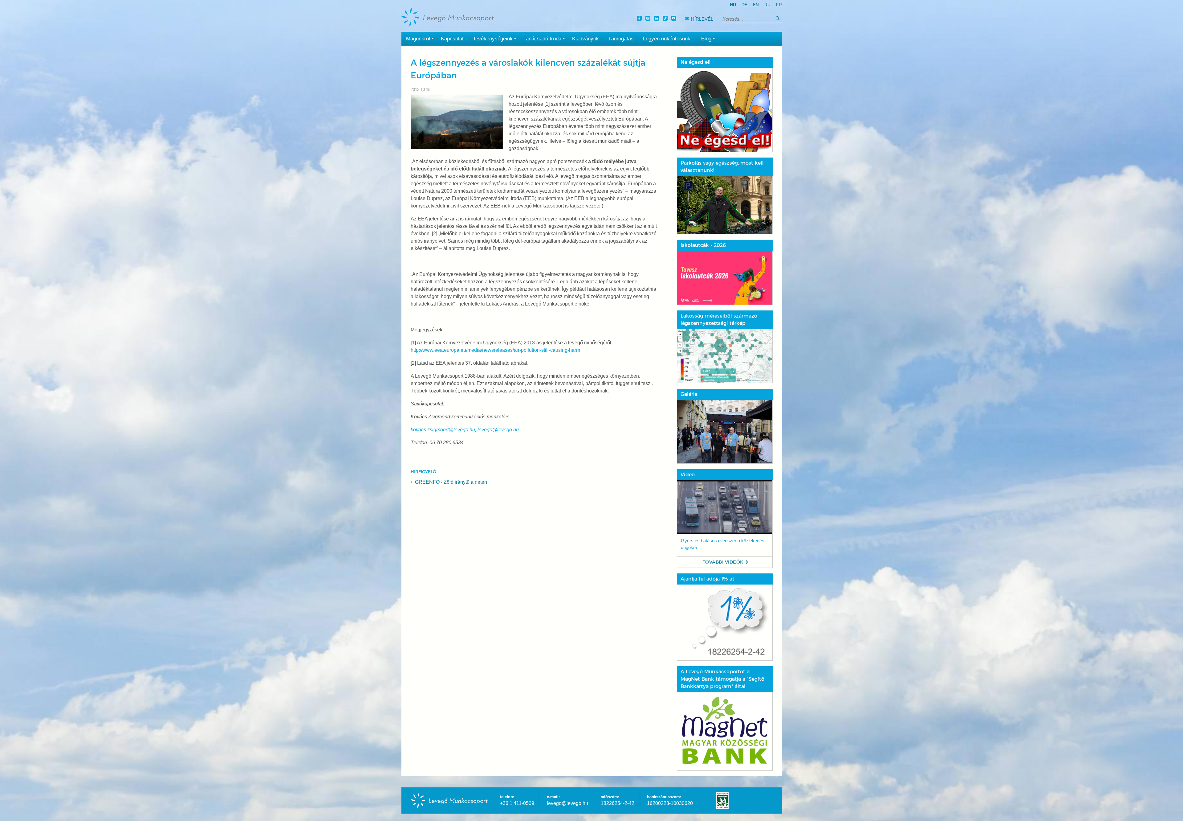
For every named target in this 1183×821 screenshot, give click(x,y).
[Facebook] (640, 19)
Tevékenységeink (493, 39)
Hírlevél (702, 19)
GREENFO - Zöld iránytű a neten (451, 482)
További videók (723, 562)
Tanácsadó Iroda (542, 39)
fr (779, 4)
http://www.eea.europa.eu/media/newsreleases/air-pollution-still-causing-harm (495, 350)
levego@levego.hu (498, 429)
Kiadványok (585, 39)
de (744, 4)
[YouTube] (674, 19)
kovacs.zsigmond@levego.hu (443, 429)
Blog (706, 39)
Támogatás (621, 39)
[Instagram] (648, 19)
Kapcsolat (452, 39)
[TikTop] (666, 19)
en (756, 4)
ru (767, 4)
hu (733, 4)
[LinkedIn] (657, 19)
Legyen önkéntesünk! (667, 39)
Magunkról (418, 39)
